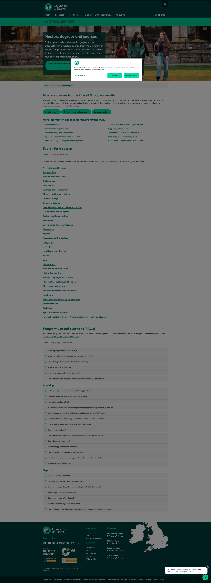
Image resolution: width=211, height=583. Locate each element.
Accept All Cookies (131, 75)
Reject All (115, 75)
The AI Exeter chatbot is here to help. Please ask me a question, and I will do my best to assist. (185, 570)
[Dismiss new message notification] (207, 566)
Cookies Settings (79, 75)
